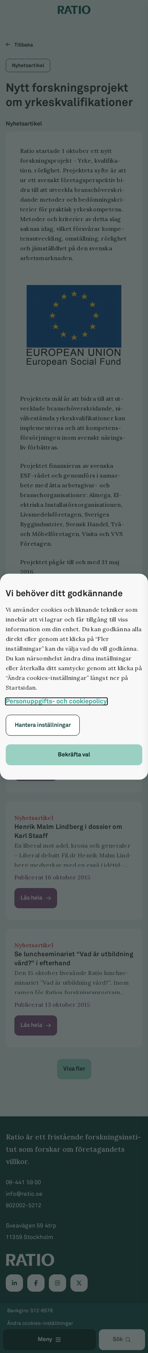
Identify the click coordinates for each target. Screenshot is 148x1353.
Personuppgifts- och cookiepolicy (56, 701)
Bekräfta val (74, 754)
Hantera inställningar (43, 725)
